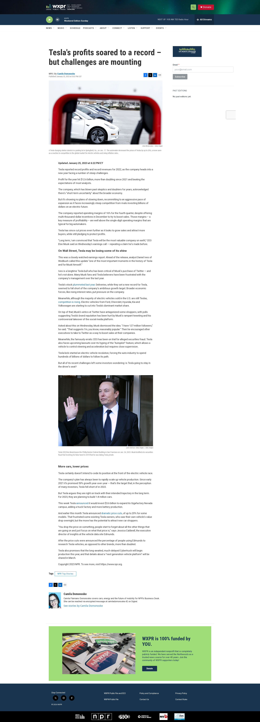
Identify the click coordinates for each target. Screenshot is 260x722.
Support (145, 28)
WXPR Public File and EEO (115, 693)
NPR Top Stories (65, 574)
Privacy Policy (181, 693)
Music (61, 28)
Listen (131, 28)
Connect (117, 28)
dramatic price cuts (111, 513)
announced (82, 503)
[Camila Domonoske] (55, 600)
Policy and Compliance (149, 693)
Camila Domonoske (66, 73)
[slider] (61, 19)
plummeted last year (84, 284)
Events (160, 28)
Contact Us (144, 699)
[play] (49, 19)
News (49, 28)
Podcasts (88, 28)
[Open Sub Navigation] (54, 28)
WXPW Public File (111, 699)
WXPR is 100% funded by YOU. (166, 641)
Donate (207, 7)
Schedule (75, 28)
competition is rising (69, 302)
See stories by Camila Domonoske (83, 605)
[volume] (57, 20)
